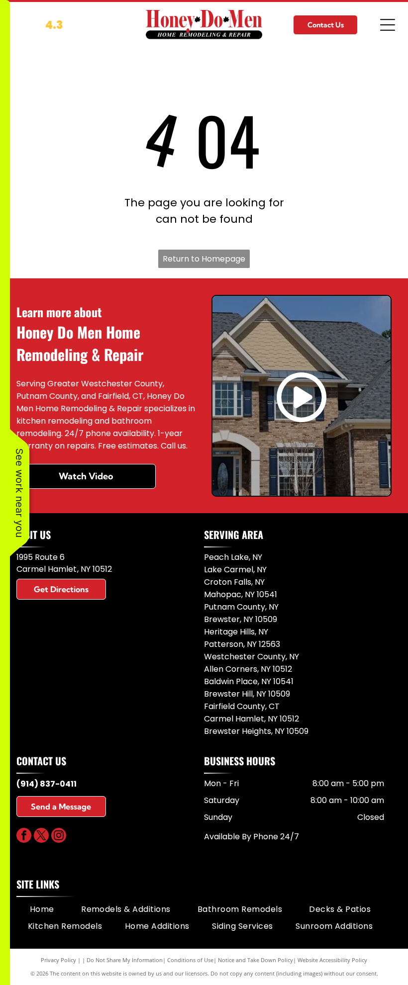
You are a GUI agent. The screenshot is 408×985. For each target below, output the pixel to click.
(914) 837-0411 (46, 784)
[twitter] (41, 836)
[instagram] (58, 836)
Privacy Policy (58, 960)
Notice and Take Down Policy (255, 960)
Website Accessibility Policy (332, 960)
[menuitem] (42, 909)
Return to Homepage (204, 259)
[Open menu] (387, 24)
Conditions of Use (190, 960)
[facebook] (23, 836)
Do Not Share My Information (125, 960)
